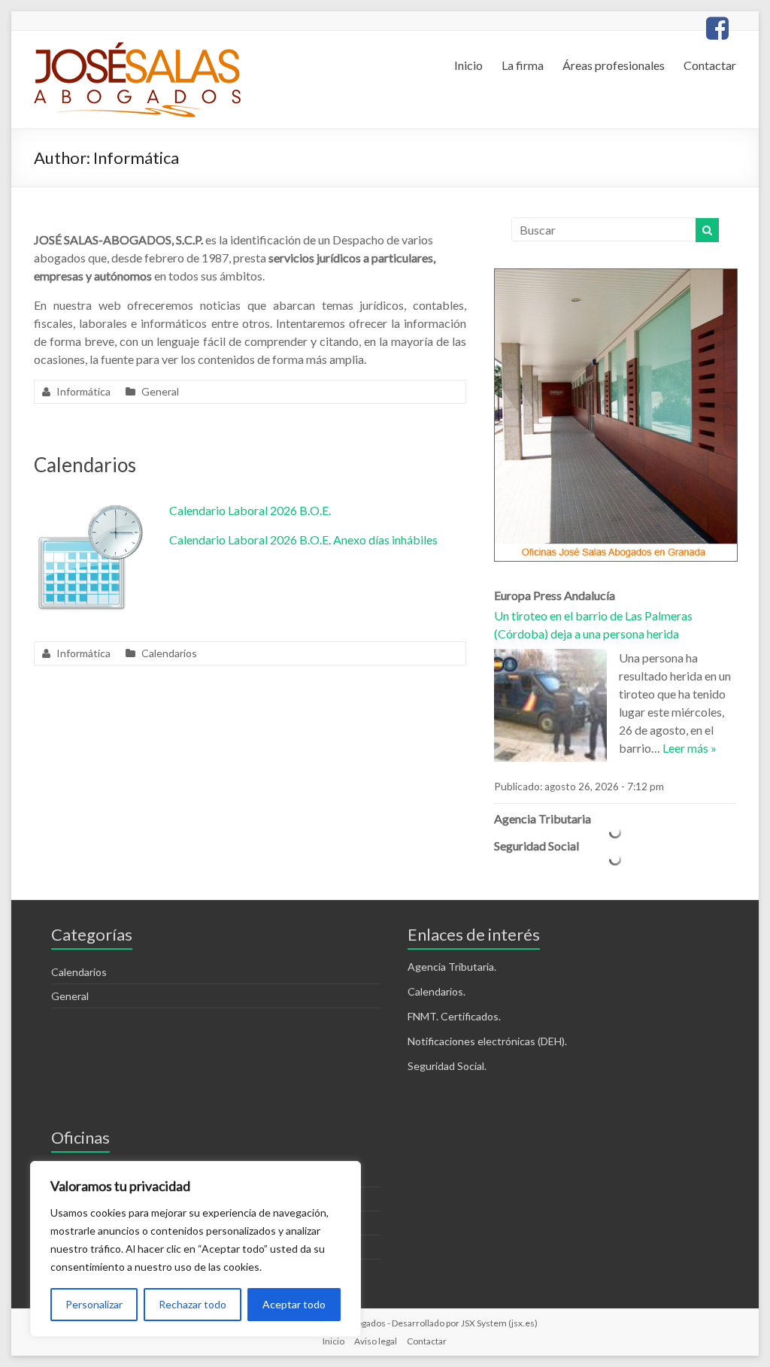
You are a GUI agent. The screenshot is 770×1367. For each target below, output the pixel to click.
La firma (523, 65)
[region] (195, 1249)
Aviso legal (375, 1341)
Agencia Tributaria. (452, 966)
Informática (83, 391)
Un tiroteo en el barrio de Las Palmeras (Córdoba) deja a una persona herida (593, 624)
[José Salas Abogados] (137, 49)
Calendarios (85, 465)
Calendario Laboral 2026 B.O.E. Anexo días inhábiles (303, 539)
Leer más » (689, 748)
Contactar (710, 65)
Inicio (468, 65)
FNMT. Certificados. (454, 1016)
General (160, 391)
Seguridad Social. (447, 1065)
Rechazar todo (192, 1304)
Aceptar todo (294, 1304)
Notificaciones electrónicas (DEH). (487, 1041)
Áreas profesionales (613, 65)
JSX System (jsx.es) (499, 1323)
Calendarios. (436, 991)
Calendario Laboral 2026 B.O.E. (250, 510)
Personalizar (94, 1304)
